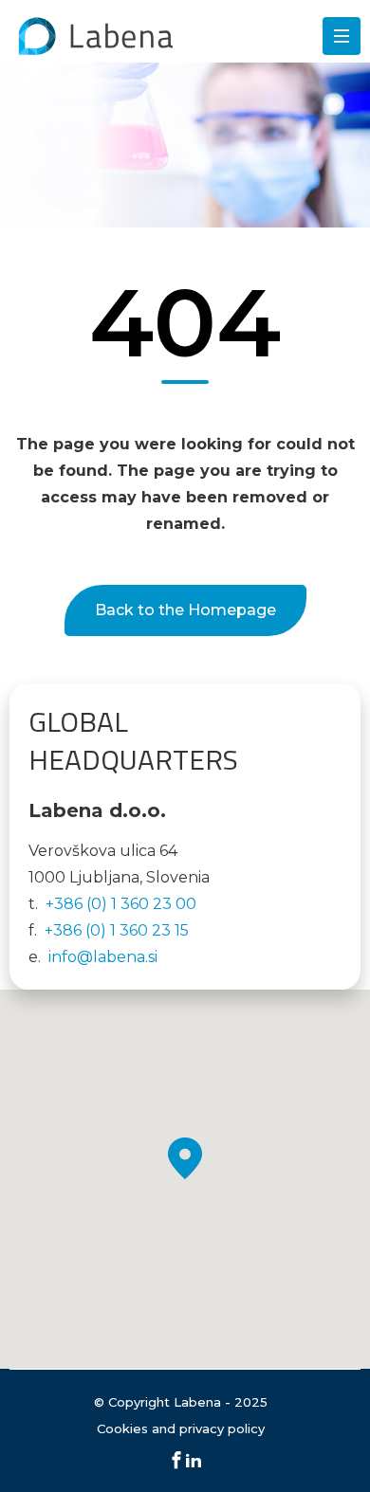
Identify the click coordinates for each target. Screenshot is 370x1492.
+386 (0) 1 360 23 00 (121, 904)
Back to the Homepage (185, 610)
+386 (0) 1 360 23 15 (117, 930)
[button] (185, 1158)
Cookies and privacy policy (181, 1428)
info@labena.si (102, 957)
